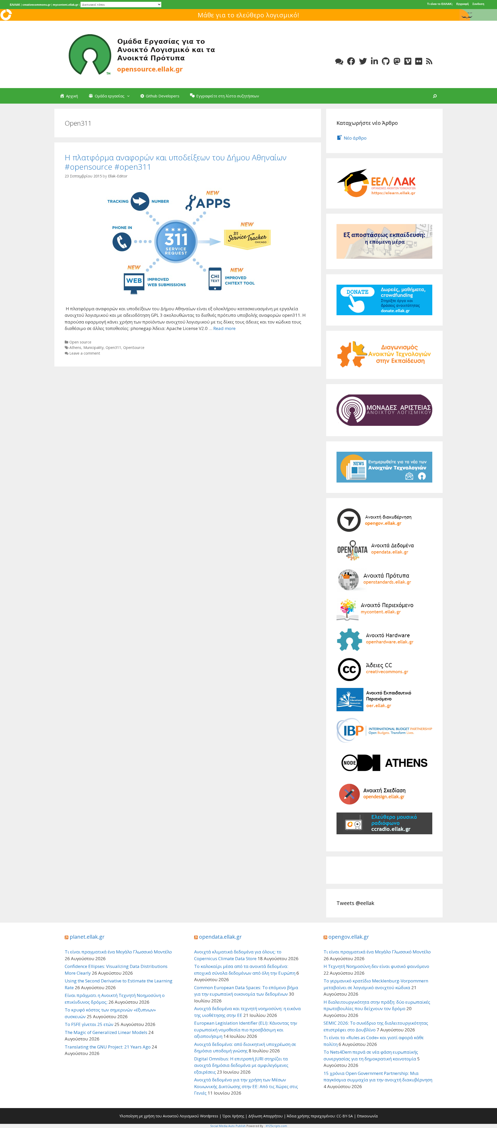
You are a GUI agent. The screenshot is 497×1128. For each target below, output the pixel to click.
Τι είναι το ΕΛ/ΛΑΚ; (440, 3)
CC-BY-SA (345, 1115)
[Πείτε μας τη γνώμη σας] (339, 61)
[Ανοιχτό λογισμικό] (142, 54)
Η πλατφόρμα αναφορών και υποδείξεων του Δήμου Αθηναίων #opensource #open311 (176, 162)
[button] (130, 96)
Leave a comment (84, 353)
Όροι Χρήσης (233, 1115)
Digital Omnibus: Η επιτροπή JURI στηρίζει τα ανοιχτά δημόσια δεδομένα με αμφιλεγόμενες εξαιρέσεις (241, 1065)
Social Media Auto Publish (228, 1126)
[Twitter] (363, 61)
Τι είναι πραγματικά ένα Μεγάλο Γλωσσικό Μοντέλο (118, 952)
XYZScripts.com (276, 1126)
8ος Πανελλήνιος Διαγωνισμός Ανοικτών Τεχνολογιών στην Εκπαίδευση (248, 15)
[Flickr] (418, 61)
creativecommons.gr (36, 4)
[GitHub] (386, 61)
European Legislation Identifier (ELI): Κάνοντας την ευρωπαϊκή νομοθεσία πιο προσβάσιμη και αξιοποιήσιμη (245, 1029)
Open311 (113, 347)
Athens (75, 347)
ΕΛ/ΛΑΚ (15, 4)
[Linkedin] (374, 61)
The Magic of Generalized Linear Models (106, 1032)
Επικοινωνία (367, 1115)
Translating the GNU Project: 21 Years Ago (108, 1047)
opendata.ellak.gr (220, 936)
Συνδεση (478, 3)
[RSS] (429, 61)
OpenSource (133, 347)
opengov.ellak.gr (348, 936)
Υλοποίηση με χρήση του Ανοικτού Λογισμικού (159, 1115)
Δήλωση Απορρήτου (265, 1115)
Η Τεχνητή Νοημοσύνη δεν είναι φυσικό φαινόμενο (376, 966)
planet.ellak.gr (87, 936)
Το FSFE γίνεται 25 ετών (89, 1024)
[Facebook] (351, 61)
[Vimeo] (407, 61)
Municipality (93, 347)
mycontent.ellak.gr (65, 4)
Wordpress (209, 1115)
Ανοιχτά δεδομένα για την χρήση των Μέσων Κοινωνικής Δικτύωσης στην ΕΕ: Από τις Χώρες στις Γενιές (246, 1086)
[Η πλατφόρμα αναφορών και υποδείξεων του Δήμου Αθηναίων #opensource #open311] (188, 242)
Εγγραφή (462, 3)
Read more (224, 328)
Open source (80, 342)
